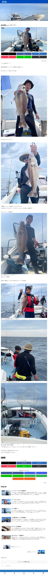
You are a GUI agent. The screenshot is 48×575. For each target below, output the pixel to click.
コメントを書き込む (24, 561)
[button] (39, 57)
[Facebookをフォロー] (12, 473)
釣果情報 (3, 457)
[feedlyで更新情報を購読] (35, 476)
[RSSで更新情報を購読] (24, 479)
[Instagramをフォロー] (35, 473)
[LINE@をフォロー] (12, 476)
